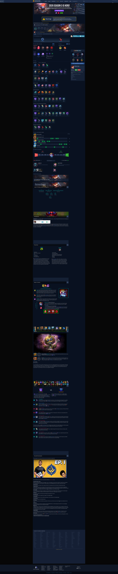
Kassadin (48, 543)
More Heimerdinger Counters (77, 63)
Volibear (79, 532)
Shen (66, 539)
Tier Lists (61, 1)
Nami (59, 532)
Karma (47, 542)
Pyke (59, 541)
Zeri (78, 542)
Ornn (59, 539)
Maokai (54, 542)
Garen (41, 543)
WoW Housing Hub (55, 569)
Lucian (53, 538)
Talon (48, 513)
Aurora (35, 540)
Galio (41, 542)
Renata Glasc (60, 546)
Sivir (65, 542)
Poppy (60, 540)
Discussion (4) (39, 33)
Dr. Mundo (43, 405)
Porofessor (42, 567)
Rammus (60, 544)
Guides (49, 1)
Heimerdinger (45, 218)
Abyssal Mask (52, 436)
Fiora (41, 540)
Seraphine (66, 537)
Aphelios (35, 538)
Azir (34, 541)
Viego (72, 545)
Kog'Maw (54, 533)
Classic (57, 1)
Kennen (47, 546)
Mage (55, 218)
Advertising (56, 572)
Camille (35, 547)
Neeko (60, 534)
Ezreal (41, 539)
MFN (2, 1)
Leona (53, 535)
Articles (71, 572)
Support (68, 572)
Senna (66, 536)
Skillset (72, 77)
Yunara (79, 538)
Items (72, 78)
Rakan (60, 543)
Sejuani (66, 535)
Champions (53, 1)
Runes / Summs (73, 76)
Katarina (48, 544)
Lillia (53, 536)
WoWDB (54, 568)
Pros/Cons (72, 75)
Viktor (72, 546)
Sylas (66, 546)
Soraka (48, 405)
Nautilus (60, 533)
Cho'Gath (41, 532)
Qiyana (60, 542)
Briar (34, 545)
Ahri (34, 532)
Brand (35, 544)
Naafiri (53, 547)
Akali (34, 533)
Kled (53, 532)
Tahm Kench (73, 532)
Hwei (47, 532)
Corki (41, 533)
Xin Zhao (79, 535)
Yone (78, 537)
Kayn (47, 545)
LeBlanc (54, 534)
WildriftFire (42, 569)
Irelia (47, 534)
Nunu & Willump (61, 537)
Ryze (65, 534)
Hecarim (41, 547)
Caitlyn (35, 546)
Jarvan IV (48, 536)
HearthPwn (60, 567)
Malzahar (54, 541)
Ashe (34, 539)
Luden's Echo (55, 394)
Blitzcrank (35, 543)
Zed (44, 513)
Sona (66, 544)
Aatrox (35, 532)
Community (66, 1)
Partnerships (64, 572)
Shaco (66, 538)
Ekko (40, 537)
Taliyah (72, 532)
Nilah (59, 535)
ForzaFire (48, 569)
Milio (53, 544)
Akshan (35, 534)
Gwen (41, 546)
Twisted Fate (73, 538)
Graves (41, 545)
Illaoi (47, 533)
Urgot (72, 540)
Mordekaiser (54, 545)
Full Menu (74, 1)
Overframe (60, 569)
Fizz (40, 541)
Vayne (72, 542)
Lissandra (54, 537)
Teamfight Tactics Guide (59, 549)
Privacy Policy (53, 572)
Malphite (54, 540)
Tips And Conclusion (73, 79)
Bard (34, 542)
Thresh (72, 535)
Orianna (60, 538)
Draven (41, 536)
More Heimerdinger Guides (47, 33)
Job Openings (60, 572)
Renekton (60, 547)
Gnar (41, 544)
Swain (66, 545)
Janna (47, 535)
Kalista (47, 541)
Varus (72, 541)
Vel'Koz (72, 543)
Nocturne (60, 536)
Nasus (60, 532)
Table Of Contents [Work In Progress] (76, 74)
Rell (59, 545)
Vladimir (73, 547)
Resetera (48, 567)
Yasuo (78, 536)
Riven (66, 532)
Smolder (66, 543)
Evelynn (41, 538)
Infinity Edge (42, 408)
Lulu (53, 539)
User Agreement (48, 572)
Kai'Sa (47, 540)
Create (46, 1)
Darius (41, 534)
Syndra (59, 432)
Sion (50, 416)
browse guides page (59, 20)
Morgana (54, 546)
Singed (66, 540)
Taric (72, 534)
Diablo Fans (60, 568)
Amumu (35, 536)
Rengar (66, 532)
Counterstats (43, 568)
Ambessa (35, 535)
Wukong (79, 533)
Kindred (54, 532)
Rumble (66, 533)
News (70, 1)
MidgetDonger (46, 23)
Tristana (73, 536)
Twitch (72, 539)
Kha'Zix (47, 547)
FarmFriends (49, 568)
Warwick (79, 532)
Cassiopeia (41, 532)
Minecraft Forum (55, 567)
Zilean (78, 543)
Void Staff (49, 413)
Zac (78, 540)
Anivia (35, 537)
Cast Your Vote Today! (72, 70)
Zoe (78, 544)
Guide (35, 33)
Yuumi (78, 539)
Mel (53, 543)
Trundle (73, 537)
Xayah (78, 534)
